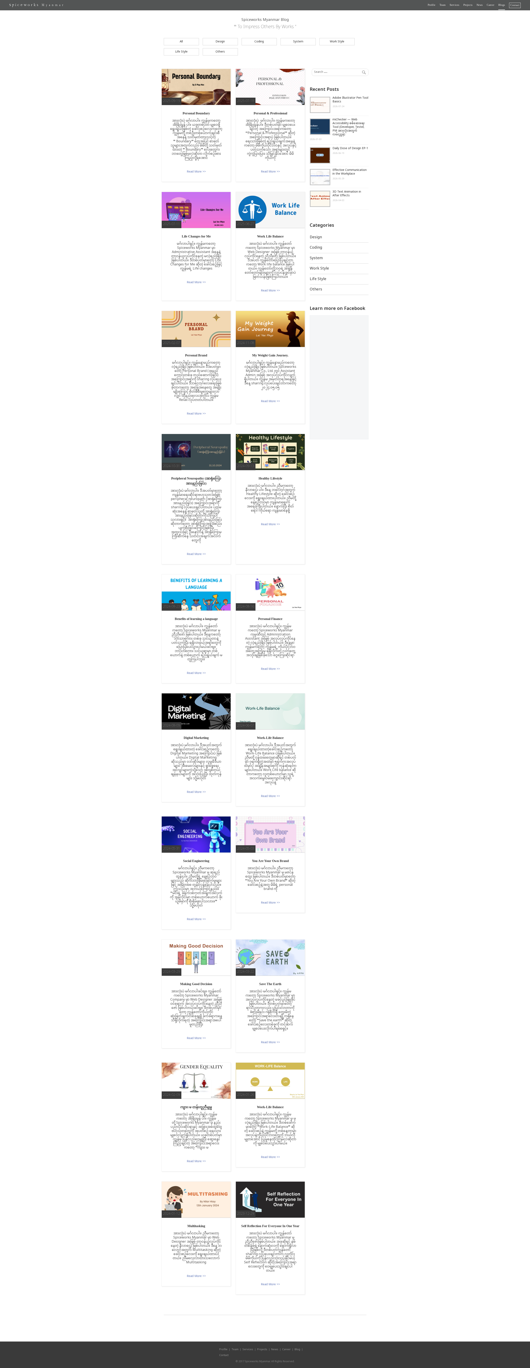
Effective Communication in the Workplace (349, 172)
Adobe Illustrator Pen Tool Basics (350, 100)
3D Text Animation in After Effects (346, 194)
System (298, 41)
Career (490, 4)
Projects (467, 4)
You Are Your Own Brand (270, 861)
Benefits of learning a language (196, 619)
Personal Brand (196, 355)
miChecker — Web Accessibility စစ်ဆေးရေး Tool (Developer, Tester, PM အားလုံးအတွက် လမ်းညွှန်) (348, 127)
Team (443, 4)
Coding (259, 41)
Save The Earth (270, 984)
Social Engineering (196, 861)
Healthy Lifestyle (270, 478)
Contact (514, 5)
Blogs (501, 4)
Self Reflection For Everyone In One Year (270, 1226)
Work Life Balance (270, 236)
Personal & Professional (270, 113)
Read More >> (196, 172)
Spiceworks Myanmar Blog (265, 20)
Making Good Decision (196, 984)
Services (454, 4)
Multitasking (196, 1226)
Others (220, 52)
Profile (431, 4)
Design (220, 41)
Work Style (337, 41)
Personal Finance (270, 619)
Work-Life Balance (270, 738)
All (181, 41)
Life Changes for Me (196, 236)
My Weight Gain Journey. (270, 355)
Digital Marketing (196, 738)
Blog (297, 1349)
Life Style (181, 52)
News (480, 4)
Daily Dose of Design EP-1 (350, 148)
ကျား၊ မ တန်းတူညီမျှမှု (196, 1107)
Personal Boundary (196, 113)
